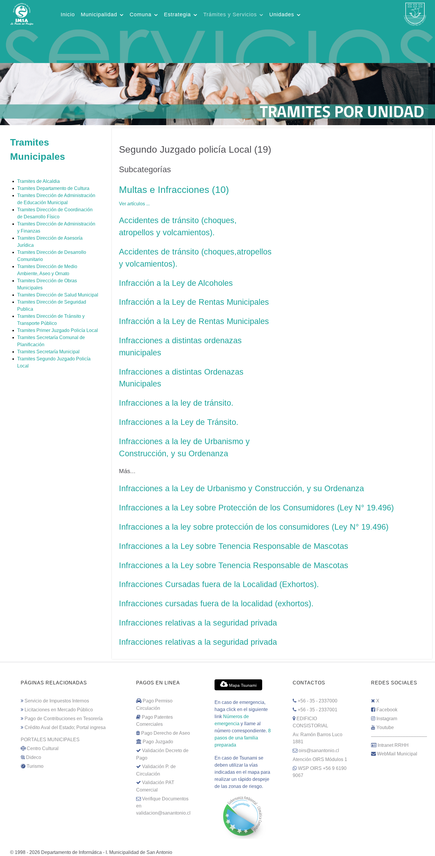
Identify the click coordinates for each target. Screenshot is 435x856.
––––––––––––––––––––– (399, 736)
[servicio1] (217, 45)
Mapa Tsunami (242, 685)
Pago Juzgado (158, 741)
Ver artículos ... (134, 203)
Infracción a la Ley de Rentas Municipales (194, 302)
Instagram (386, 718)
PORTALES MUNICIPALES (50, 739)
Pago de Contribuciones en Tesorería (64, 718)
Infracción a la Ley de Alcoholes (176, 283)
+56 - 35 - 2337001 (317, 709)
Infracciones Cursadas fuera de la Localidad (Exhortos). (219, 584)
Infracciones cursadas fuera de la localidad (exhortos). (216, 603)
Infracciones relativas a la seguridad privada (198, 622)
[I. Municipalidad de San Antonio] (21, 13)
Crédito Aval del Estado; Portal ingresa (65, 727)
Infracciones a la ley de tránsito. (176, 402)
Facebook (386, 709)
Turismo (35, 766)
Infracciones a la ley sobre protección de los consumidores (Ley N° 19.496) (254, 526)
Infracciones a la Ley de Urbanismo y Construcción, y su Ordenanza (241, 488)
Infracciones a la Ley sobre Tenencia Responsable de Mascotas (233, 546)
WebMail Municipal (397, 753)
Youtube (385, 727)
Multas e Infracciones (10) (174, 189)
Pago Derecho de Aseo (165, 733)
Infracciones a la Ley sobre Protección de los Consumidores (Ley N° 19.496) (256, 507)
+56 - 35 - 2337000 (317, 700)
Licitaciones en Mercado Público (59, 709)
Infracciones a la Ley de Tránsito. (179, 422)
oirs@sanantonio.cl (319, 750)
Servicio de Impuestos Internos (57, 700)
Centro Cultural (43, 748)
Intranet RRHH (393, 745)
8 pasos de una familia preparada (243, 737)
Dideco (33, 757)
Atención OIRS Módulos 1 (320, 759)
